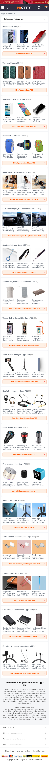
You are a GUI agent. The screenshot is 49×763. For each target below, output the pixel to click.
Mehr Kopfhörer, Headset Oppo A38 (24, 418)
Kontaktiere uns (39, 751)
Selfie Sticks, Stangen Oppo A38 (16, 355)
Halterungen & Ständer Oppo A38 (17, 172)
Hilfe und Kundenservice (12, 733)
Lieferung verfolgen (23, 751)
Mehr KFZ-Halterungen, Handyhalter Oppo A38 (24, 236)
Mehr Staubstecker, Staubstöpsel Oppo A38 (24, 564)
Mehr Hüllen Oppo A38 (24, 54)
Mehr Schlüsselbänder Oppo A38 (24, 272)
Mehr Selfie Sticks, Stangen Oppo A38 (24, 382)
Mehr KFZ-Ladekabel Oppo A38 (24, 454)
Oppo (3, 13)
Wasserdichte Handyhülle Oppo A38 (18, 318)
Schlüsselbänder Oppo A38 (14, 245)
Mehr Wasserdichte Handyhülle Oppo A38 (24, 345)
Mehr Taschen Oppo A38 (24, 90)
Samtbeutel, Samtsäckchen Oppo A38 (19, 282)
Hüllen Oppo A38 (10, 26)
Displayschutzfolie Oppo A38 (15, 99)
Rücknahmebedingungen (12, 744)
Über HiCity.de (8, 727)
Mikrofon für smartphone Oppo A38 (18, 646)
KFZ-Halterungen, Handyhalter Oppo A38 (20, 209)
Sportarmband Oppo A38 (13, 136)
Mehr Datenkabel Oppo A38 (24, 527)
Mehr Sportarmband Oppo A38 (24, 163)
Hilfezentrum (9, 751)
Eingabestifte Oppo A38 (13, 573)
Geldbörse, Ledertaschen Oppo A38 (18, 610)
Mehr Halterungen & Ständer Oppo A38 (24, 199)
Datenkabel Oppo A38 (12, 500)
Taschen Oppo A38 (11, 63)
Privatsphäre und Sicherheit (13, 739)
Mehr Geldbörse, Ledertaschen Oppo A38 (24, 637)
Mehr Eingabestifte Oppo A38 (24, 600)
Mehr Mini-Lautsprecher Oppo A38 (24, 491)
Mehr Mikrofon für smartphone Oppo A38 (24, 673)
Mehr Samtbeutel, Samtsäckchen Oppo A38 (24, 309)
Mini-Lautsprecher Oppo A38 (15, 464)
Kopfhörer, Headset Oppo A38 (15, 391)
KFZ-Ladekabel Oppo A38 (13, 427)
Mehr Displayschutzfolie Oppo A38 (24, 126)
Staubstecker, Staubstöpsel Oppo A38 (19, 537)
